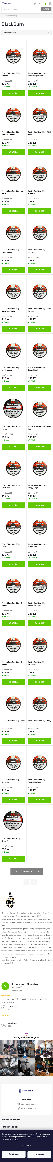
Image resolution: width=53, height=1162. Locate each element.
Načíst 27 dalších (25, 871)
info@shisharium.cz (28, 1104)
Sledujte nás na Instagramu (27, 1038)
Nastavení (26, 1145)
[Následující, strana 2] (26, 882)
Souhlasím (39, 1154)
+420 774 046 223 (28, 1108)
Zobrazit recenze (17, 990)
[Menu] (49, 3)
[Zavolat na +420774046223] (34, 3)
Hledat (46, 9)
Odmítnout (14, 1154)
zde (16, 1139)
